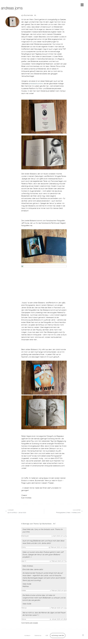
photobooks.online (36, 84)
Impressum (27, 635)
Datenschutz (38, 635)
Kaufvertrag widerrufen (57, 635)
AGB (47, 635)
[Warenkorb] (83, 635)
